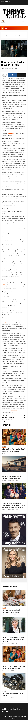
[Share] (12, 75)
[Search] (26, 28)
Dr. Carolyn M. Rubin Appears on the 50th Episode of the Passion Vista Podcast (13, 639)
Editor (12, 453)
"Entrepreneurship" (7, 634)
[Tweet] (21, 75)
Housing (4, 607)
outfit (3, 285)
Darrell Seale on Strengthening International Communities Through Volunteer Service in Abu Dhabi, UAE (13, 505)
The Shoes (10, 412)
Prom (6, 412)
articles (4, 446)
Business (4, 691)
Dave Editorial (5, 68)
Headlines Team (14, 480)
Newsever (20, 716)
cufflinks (6, 323)
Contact (24, 416)
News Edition (14, 643)
